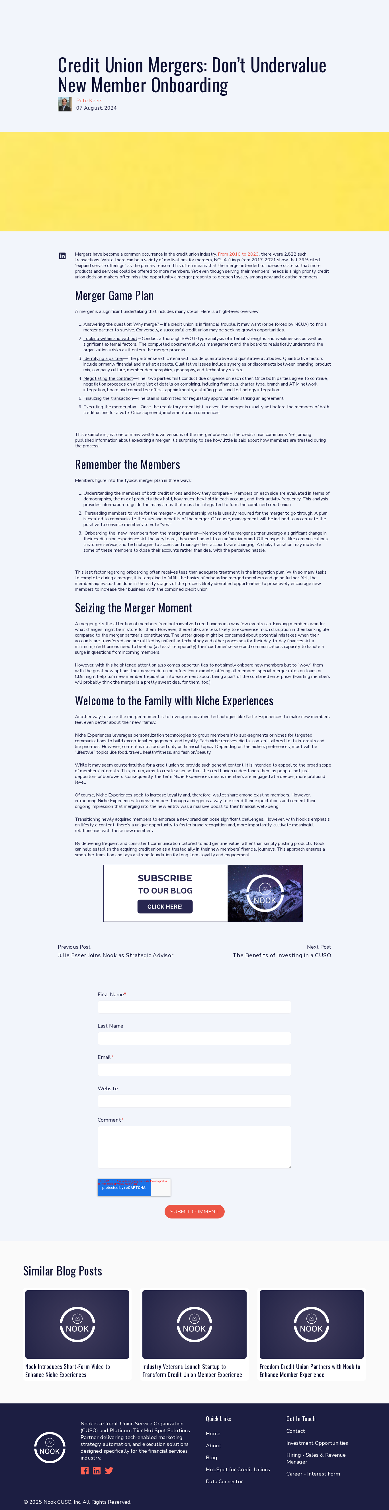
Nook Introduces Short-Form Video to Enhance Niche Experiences (67, 1370)
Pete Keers (89, 100)
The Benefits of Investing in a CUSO (282, 955)
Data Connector (224, 1481)
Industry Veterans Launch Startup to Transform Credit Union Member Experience (192, 1370)
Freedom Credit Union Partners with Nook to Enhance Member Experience (310, 1370)
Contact (295, 1431)
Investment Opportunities (317, 1443)
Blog (211, 1457)
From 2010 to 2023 (238, 254)
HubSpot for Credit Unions (238, 1469)
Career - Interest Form (313, 1473)
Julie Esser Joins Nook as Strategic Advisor (116, 955)
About (213, 1445)
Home (213, 1433)
